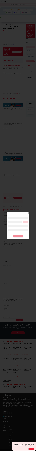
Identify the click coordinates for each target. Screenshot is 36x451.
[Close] (28, 213)
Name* (9, 216)
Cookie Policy (27, 447)
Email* (9, 224)
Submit (18, 235)
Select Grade (11, 229)
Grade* (9, 228)
